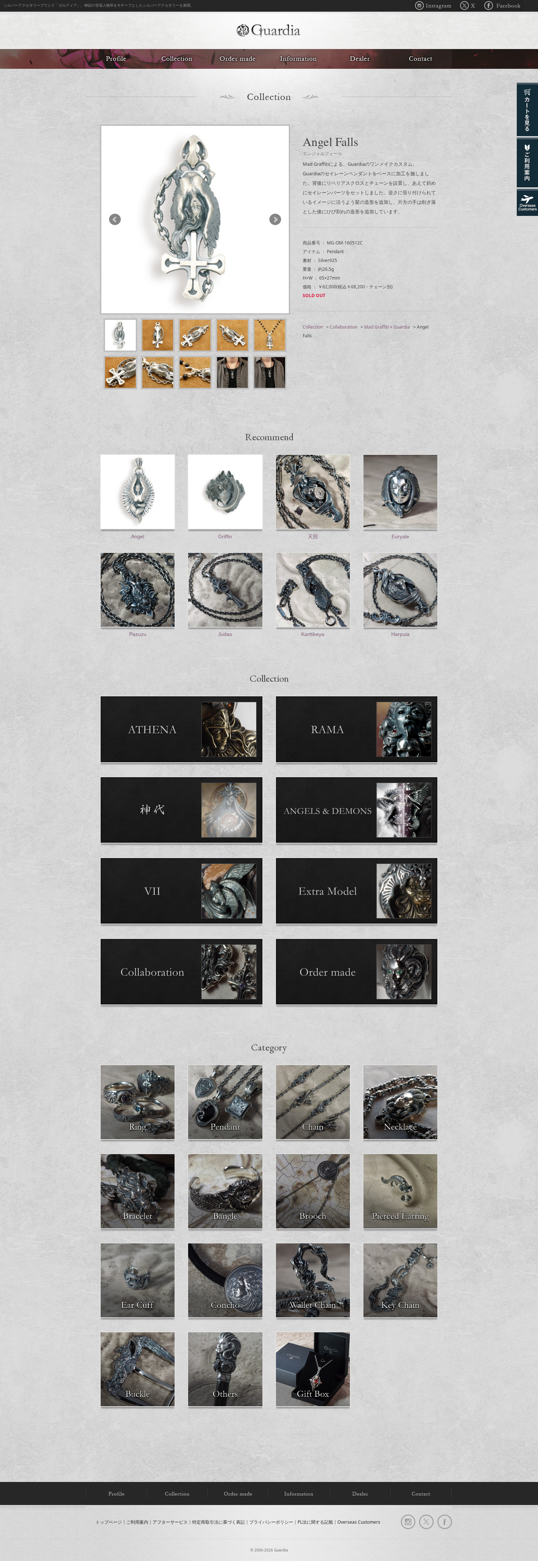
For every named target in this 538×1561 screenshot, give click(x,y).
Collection (177, 59)
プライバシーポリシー (271, 1522)
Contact (421, 59)
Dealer (360, 59)
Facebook (501, 6)
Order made (238, 59)
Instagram (435, 6)
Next (272, 219)
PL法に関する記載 (315, 1522)
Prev (118, 219)
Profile (116, 59)
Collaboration (343, 327)
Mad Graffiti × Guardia (387, 327)
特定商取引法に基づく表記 (218, 1522)
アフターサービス (170, 1522)
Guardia (269, 31)
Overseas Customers (358, 1522)
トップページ (109, 1522)
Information (299, 59)
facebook (444, 1522)
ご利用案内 (137, 1522)
